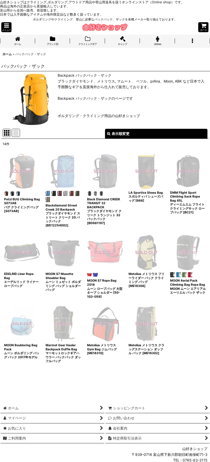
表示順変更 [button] (121, 133)
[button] (6, 27)
